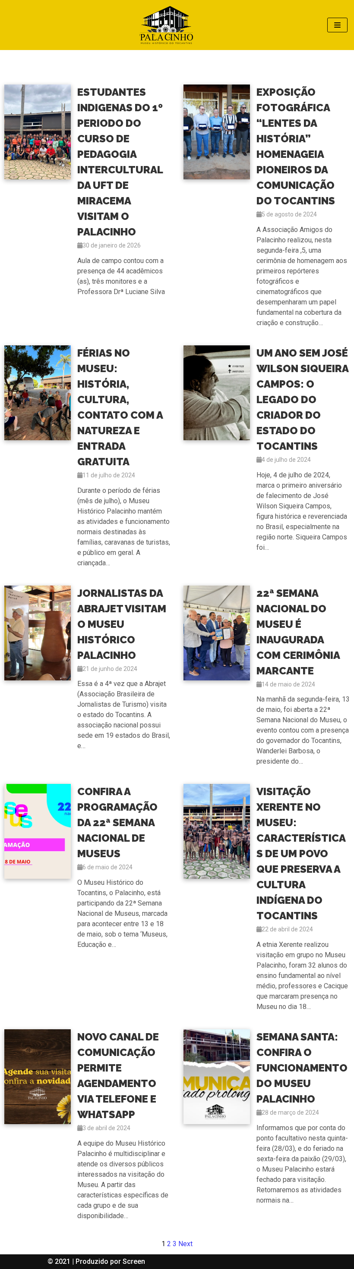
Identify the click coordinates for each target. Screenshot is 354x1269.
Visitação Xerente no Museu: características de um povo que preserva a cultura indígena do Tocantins (301, 853)
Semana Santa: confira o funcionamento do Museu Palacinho (302, 1068)
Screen (134, 1261)
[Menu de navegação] (337, 25)
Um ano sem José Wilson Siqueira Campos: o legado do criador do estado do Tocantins (302, 399)
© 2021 (59, 1261)
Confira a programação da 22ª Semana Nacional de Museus (117, 822)
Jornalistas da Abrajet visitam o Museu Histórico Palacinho (121, 624)
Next (185, 1244)
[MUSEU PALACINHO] (166, 25)
